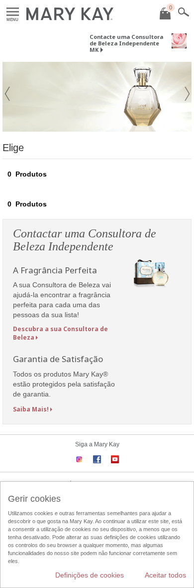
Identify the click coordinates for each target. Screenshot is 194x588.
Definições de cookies (89, 575)
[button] (7, 97)
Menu (12, 12)
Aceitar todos (165, 575)
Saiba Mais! (31, 409)
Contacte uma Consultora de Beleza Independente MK (126, 43)
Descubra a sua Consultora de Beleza (60, 333)
